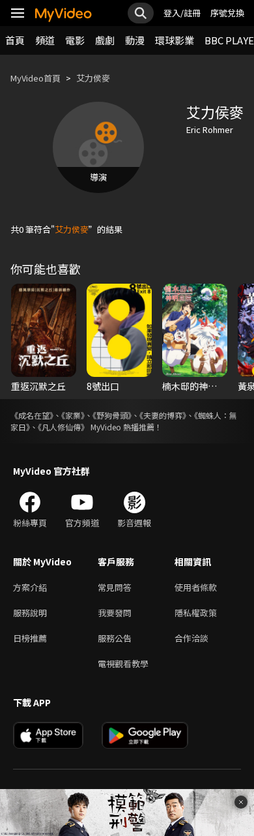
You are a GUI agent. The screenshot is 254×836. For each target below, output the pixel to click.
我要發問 (115, 612)
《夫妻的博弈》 (162, 415)
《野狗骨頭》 (112, 415)
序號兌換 (227, 13)
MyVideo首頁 (35, 78)
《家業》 (73, 415)
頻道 (45, 40)
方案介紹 (30, 587)
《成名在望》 (31, 415)
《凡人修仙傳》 (63, 426)
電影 (75, 40)
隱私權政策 (196, 612)
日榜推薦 (30, 638)
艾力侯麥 (93, 78)
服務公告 (115, 638)
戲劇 (105, 40)
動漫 (135, 40)
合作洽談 (191, 638)
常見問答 (115, 587)
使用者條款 (196, 587)
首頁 (15, 40)
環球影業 (174, 40)
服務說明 (30, 612)
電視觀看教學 (123, 663)
